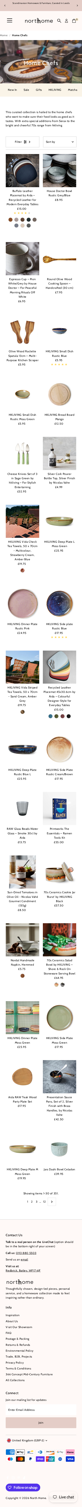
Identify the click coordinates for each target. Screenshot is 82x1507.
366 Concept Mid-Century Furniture (29, 1374)
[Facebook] (8, 1478)
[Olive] (56, 716)
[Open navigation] (10, 20)
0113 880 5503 (26, 1253)
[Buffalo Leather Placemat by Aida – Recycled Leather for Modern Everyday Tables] (22, 170)
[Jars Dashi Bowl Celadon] (59, 1149)
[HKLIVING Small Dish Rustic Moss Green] (22, 394)
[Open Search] (59, 21)
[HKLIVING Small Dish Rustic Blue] (59, 331)
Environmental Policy (19, 1350)
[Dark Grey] (28, 225)
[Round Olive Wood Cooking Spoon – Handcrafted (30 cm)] (59, 258)
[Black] (28, 220)
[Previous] (5, 5)
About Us (12, 1321)
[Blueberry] (50, 716)
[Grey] (16, 225)
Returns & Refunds (18, 1344)
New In (12, 89)
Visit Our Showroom (19, 1327)
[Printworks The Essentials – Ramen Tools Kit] (59, 808)
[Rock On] (62, 984)
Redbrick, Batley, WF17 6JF (23, 1270)
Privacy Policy (15, 1362)
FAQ (8, 1333)
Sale (26, 89)
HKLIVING (55, 89)
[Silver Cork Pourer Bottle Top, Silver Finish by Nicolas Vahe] (59, 453)
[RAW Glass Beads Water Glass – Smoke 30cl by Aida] (22, 808)
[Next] (77, 5)
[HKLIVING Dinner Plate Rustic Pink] (22, 603)
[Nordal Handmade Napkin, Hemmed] (22, 939)
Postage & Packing (17, 1338)
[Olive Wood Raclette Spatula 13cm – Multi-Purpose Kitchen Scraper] (22, 331)
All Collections (15, 1380)
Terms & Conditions (18, 1368)
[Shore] (56, 984)
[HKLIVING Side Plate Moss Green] (59, 1017)
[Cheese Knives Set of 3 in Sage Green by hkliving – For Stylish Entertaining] (22, 453)
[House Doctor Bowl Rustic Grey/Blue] (59, 170)
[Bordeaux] (62, 716)
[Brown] (22, 220)
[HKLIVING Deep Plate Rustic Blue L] (22, 749)
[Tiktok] (24, 1478)
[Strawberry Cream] (22, 570)
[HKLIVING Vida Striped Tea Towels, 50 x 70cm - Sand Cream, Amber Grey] (22, 667)
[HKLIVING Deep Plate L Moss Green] (59, 521)
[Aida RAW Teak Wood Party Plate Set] (22, 1076)
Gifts (39, 89)
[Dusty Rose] (16, 220)
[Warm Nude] (22, 225)
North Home (38, 1498)
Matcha (72, 89)
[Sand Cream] (22, 712)
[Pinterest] (18, 1478)
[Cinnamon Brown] (10, 220)
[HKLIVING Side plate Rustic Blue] (59, 603)
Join (41, 1422)
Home (4, 35)
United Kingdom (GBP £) (28, 1440)
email (24, 1259)
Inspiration (12, 1315)
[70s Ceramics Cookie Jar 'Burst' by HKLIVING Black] (59, 871)
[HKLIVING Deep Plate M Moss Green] (22, 1149)
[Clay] (34, 220)
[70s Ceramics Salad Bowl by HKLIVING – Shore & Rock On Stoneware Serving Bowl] (59, 939)
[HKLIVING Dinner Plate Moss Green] (22, 1017)
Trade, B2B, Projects (19, 1356)
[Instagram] (13, 1478)
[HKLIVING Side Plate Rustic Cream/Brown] (59, 749)
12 (44, 1201)
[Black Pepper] (68, 716)
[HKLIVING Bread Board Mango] (59, 394)
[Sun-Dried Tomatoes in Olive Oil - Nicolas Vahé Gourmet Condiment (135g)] (22, 871)
